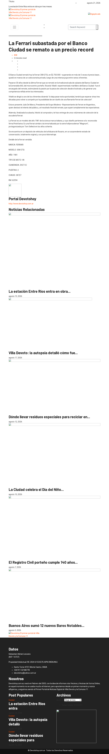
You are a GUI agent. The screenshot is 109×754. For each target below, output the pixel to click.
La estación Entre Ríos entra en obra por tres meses (30, 6)
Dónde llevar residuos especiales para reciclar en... (49, 416)
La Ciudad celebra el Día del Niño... (36, 489)
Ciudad (12, 288)
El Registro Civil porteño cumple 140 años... (43, 562)
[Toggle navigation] (14, 27)
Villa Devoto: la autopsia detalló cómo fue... (43, 352)
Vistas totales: (68, 705)
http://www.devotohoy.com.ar (21, 204)
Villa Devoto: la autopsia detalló (28, 721)
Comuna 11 (20, 349)
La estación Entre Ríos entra (27, 705)
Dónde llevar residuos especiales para (26, 737)
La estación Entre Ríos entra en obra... (40, 291)
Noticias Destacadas (23, 288)
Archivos (60, 700)
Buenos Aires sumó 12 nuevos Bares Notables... (46, 625)
